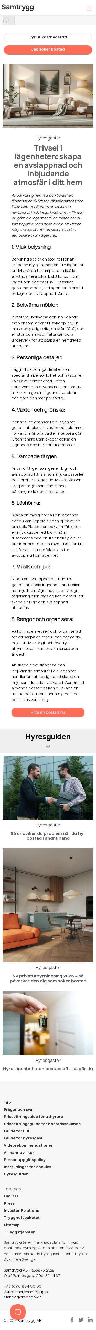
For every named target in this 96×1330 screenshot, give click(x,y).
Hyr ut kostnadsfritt (48, 37)
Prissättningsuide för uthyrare (33, 1117)
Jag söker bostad (48, 49)
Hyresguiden (16, 1174)
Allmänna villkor (19, 1153)
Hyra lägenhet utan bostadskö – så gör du (48, 1069)
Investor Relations (21, 1211)
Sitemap (12, 1225)
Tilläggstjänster (19, 1232)
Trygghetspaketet (22, 1218)
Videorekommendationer (28, 1145)
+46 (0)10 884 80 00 (22, 1286)
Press (9, 1203)
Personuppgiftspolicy (25, 1160)
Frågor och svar (19, 1110)
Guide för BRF (17, 1131)
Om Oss (11, 1196)
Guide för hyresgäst (23, 1138)
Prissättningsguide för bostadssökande (42, 1124)
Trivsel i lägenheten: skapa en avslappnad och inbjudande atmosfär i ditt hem (48, 166)
